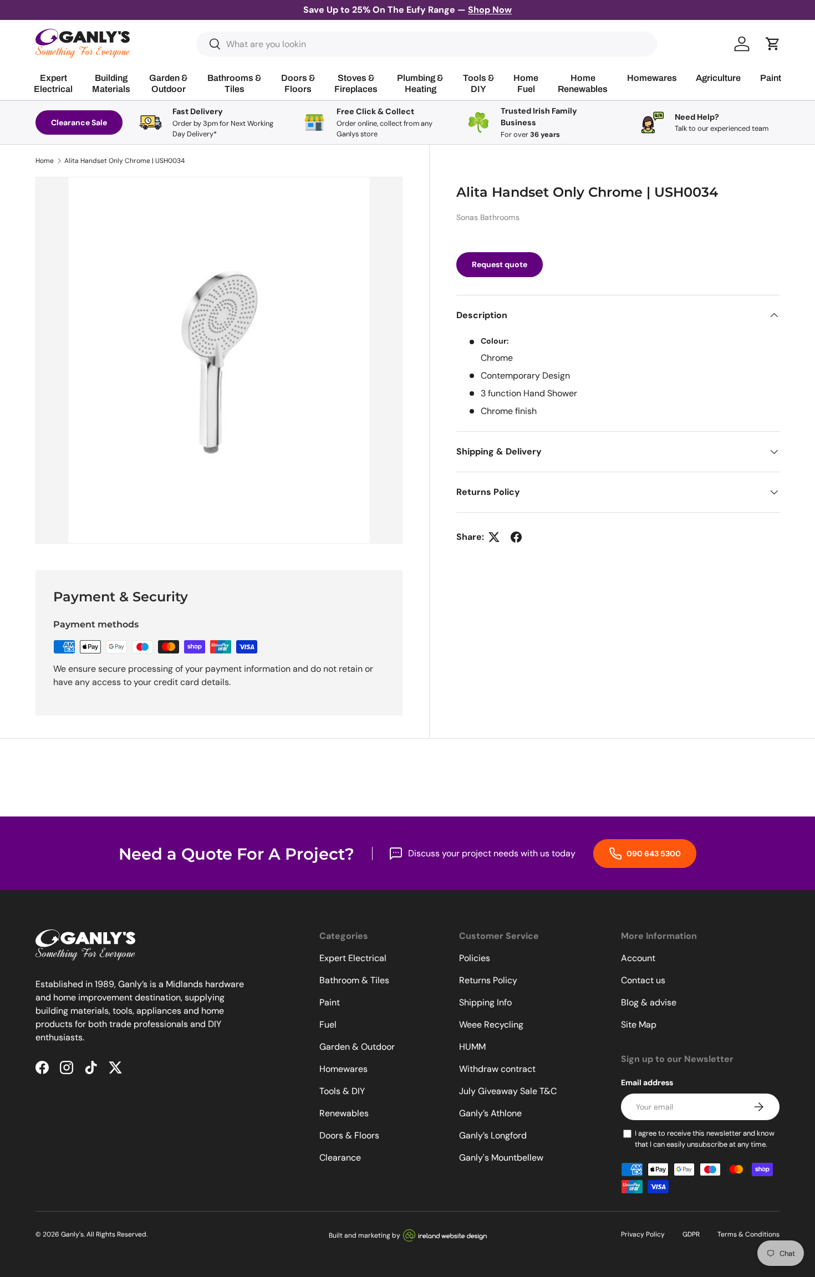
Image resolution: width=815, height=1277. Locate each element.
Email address (647, 1082)
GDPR (691, 1234)
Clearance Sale (79, 122)
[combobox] (426, 44)
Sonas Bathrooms (487, 217)
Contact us (643, 980)
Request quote (499, 264)
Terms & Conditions (748, 1234)
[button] (773, 44)
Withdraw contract (497, 1069)
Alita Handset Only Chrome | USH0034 (124, 160)
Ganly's (72, 1234)
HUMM (472, 1047)
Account (638, 958)
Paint (329, 1002)
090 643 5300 (653, 854)
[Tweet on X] (494, 537)
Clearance (340, 1157)
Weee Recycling (491, 1024)
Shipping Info (485, 1002)
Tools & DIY (342, 1091)
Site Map (638, 1024)
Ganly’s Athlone (490, 1113)
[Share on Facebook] (516, 537)
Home (44, 160)
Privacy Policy (643, 1234)
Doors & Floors (349, 1135)
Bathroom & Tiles (354, 980)
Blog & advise (648, 1002)
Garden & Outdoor (357, 1047)
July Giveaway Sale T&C (508, 1091)
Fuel (328, 1024)
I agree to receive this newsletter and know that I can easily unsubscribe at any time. (705, 1138)
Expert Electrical (352, 958)
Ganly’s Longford (493, 1135)
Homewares (343, 1069)
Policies (474, 958)
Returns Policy (488, 980)
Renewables (344, 1113)
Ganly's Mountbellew (501, 1157)
